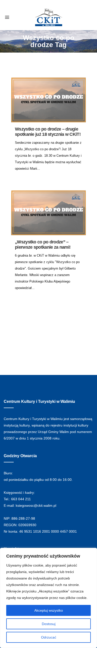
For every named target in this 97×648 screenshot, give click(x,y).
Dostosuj (48, 624)
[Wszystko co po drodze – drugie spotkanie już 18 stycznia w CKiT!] (48, 99)
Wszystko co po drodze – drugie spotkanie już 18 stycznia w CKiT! (48, 132)
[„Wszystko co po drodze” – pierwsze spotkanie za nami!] (48, 212)
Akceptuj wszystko (48, 610)
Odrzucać (48, 637)
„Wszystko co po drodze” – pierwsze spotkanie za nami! (42, 244)
